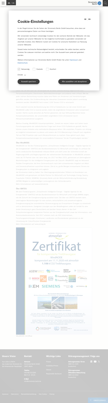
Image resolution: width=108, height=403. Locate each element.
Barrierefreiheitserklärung (28, 394)
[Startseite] (94, 3)
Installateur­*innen (52, 366)
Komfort (53, 69)
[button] (3, 3)
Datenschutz (15, 394)
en (13, 3)
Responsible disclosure (54, 374)
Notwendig (25, 69)
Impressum (5, 394)
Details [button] (20, 75)
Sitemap (51, 394)
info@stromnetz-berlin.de (32, 381)
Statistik (39, 69)
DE (85, 19)
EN (89, 19)
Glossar (48, 370)
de (9, 3)
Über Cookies (43, 394)
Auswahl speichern (28, 82)
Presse (48, 362)
